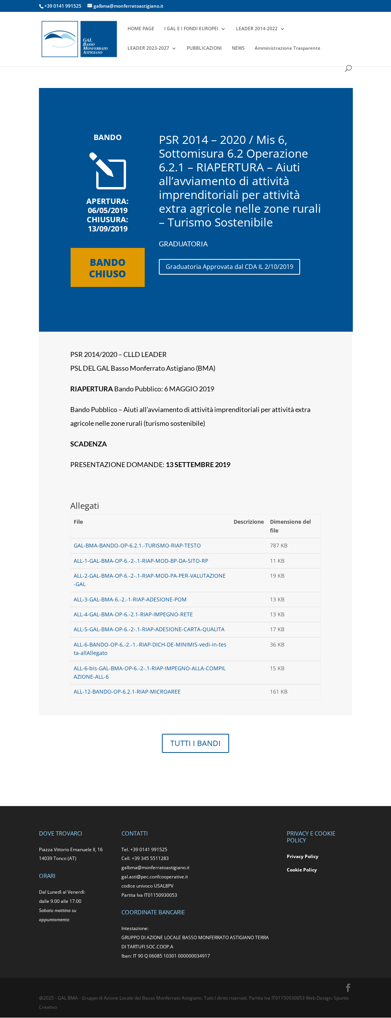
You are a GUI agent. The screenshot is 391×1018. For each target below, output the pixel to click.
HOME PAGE (141, 29)
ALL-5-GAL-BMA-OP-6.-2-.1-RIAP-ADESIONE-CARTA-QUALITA (149, 629)
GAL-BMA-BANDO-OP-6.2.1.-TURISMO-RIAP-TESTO (137, 545)
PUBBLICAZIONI (204, 48)
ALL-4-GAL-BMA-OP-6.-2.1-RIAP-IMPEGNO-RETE (133, 614)
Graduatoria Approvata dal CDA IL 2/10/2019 (229, 266)
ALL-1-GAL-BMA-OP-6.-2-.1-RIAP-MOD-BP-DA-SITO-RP (141, 560)
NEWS (238, 48)
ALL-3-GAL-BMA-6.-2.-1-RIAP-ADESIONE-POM (130, 599)
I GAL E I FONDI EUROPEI (191, 29)
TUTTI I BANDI (195, 743)
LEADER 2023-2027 (148, 48)
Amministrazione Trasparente (287, 48)
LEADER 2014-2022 (257, 29)
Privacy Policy (302, 856)
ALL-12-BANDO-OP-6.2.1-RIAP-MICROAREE (127, 691)
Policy (310, 870)
